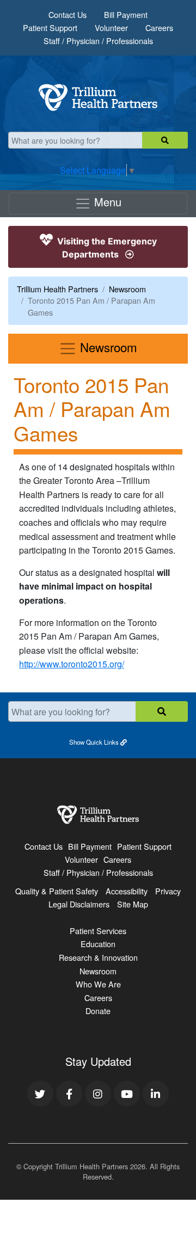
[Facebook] (69, 1094)
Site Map (132, 904)
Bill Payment (126, 14)
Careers (159, 27)
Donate (98, 1010)
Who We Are (98, 984)
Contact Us (67, 14)
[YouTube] (127, 1094)
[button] (98, 741)
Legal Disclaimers (78, 904)
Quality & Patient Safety (56, 891)
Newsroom (127, 288)
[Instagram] (98, 1094)
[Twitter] (40, 1094)
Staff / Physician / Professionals (98, 40)
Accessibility (127, 891)
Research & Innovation (98, 957)
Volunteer (111, 27)
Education (98, 943)
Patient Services (98, 930)
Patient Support (50, 27)
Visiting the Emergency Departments (106, 248)
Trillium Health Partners (57, 288)
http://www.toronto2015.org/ (71, 664)
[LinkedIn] (156, 1094)
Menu (106, 202)
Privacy (168, 891)
